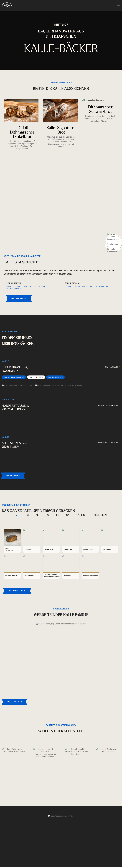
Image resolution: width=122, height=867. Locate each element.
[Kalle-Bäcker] (7, 5)
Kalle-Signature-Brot (61, 130)
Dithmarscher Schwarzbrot (100, 109)
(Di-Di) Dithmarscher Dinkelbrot (22, 132)
